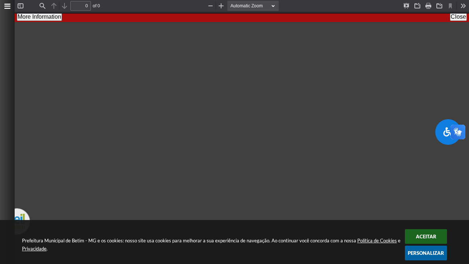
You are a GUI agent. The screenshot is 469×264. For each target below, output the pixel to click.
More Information (39, 17)
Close (458, 17)
